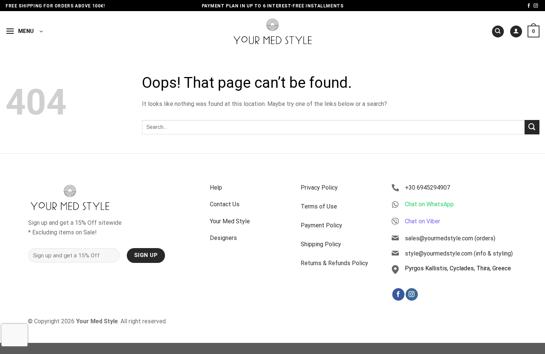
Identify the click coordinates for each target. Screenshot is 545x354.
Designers (223, 237)
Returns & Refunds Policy (334, 263)
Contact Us (225, 204)
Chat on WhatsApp (429, 204)
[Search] (498, 32)
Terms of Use (319, 206)
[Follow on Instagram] (536, 6)
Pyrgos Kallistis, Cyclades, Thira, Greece (458, 268)
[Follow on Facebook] (528, 6)
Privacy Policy (319, 187)
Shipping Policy (321, 244)
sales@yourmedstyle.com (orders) (450, 238)
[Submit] (532, 127)
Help (216, 187)
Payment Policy (321, 225)
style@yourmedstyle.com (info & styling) (459, 253)
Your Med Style (230, 221)
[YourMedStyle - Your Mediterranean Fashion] (272, 31)
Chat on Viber (422, 221)
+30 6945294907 (427, 187)
